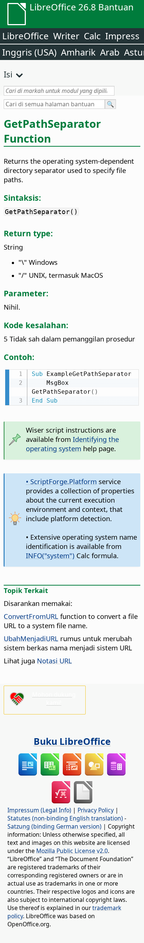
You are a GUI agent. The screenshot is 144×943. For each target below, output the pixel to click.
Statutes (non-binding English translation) (65, 818)
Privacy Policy (96, 810)
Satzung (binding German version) (54, 826)
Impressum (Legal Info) (39, 810)
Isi (8, 74)
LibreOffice (25, 36)
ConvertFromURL (31, 616)
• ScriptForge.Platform (61, 481)
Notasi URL (54, 660)
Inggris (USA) (29, 52)
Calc (92, 36)
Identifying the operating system (72, 443)
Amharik (78, 52)
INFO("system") (50, 555)
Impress (122, 36)
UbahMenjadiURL (31, 638)
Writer (66, 36)
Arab (110, 52)
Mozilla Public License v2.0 (72, 851)
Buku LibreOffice (72, 741)
